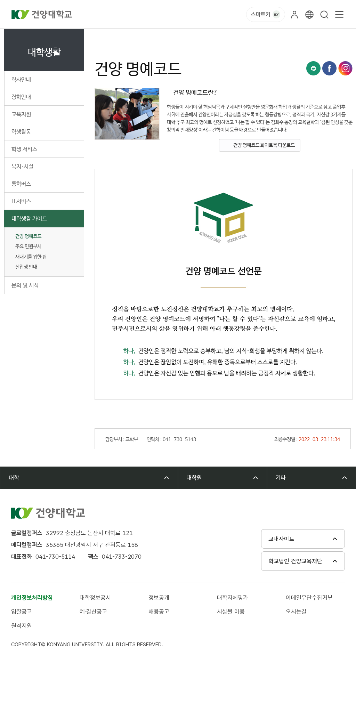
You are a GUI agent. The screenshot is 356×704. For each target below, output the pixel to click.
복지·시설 (22, 166)
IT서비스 (21, 201)
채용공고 (158, 611)
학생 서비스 (24, 149)
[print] (313, 68)
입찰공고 (21, 611)
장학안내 (21, 97)
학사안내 (21, 79)
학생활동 (21, 132)
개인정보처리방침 (32, 597)
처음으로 (102, 36)
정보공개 (158, 597)
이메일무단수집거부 (309, 597)
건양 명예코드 (28, 236)
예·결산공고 (93, 611)
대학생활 (128, 36)
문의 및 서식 (25, 285)
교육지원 (21, 114)
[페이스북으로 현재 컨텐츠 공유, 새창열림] (329, 68)
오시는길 (296, 611)
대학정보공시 (95, 597)
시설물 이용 (231, 611)
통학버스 (21, 184)
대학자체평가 (232, 597)
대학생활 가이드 (29, 219)
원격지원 (21, 625)
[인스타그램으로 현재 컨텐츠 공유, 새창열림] (345, 68)
